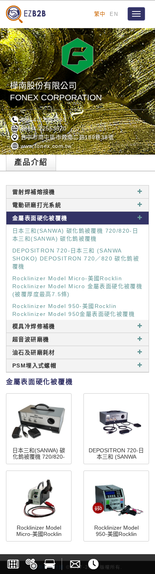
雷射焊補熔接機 (33, 192)
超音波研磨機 (30, 339)
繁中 (100, 14)
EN (114, 14)
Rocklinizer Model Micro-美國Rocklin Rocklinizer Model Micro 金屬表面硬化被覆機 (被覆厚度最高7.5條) (77, 286)
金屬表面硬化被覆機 (40, 218)
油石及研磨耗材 (33, 352)
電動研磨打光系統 (36, 205)
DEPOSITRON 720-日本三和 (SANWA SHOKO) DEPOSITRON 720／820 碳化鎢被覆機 (75, 258)
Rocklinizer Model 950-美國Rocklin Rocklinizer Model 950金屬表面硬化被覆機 (73, 310)
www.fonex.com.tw (45, 146)
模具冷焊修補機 (33, 326)
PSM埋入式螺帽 (34, 365)
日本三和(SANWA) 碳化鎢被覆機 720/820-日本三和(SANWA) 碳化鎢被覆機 (75, 235)
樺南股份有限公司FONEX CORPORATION (56, 91)
